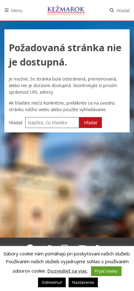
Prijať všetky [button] (106, 271)
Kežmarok (66, 10)
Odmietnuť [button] (52, 282)
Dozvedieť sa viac (67, 271)
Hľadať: (16, 123)
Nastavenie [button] (83, 282)
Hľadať (123, 10)
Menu (16, 10)
